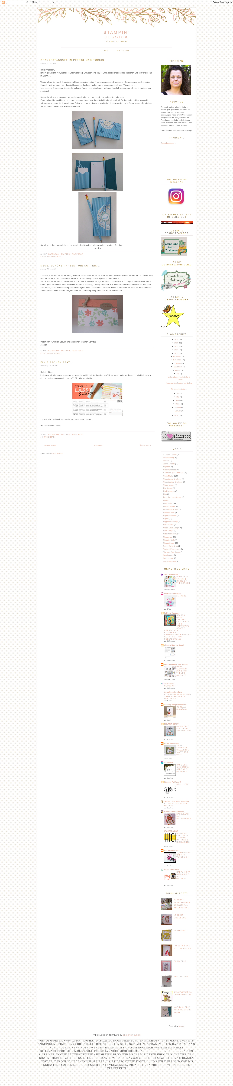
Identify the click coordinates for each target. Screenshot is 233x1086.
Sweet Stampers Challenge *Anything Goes (182, 750)
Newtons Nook (169, 512)
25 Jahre (181, 596)
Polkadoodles (168, 525)
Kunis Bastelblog (171, 743)
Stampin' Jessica (117, 34)
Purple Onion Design (171, 528)
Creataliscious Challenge (172, 482)
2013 (176, 353)
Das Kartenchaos (171, 850)
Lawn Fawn (167, 503)
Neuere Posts (50, 445)
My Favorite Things (170, 509)
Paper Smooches (170, 515)
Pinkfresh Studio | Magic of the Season (183, 580)
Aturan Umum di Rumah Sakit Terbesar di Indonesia (177, 696)
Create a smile (168, 485)
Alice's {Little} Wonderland (175, 705)
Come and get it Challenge (173, 473)
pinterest (77, 254)
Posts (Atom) (57, 453)
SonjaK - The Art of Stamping (176, 801)
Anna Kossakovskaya (173, 692)
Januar (178, 411)
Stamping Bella (169, 540)
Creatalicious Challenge (172, 479)
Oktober (178, 363)
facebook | (54, 254)
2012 (176, 415)
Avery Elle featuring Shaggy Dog (183, 728)
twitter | (66, 254)
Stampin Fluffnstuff (172, 782)
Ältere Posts (145, 445)
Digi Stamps (167, 488)
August (178, 370)
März (177, 404)
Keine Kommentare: (50, 257)
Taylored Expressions (171, 549)
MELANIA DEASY (171, 724)
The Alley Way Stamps (172, 552)
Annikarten (168, 763)
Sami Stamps (168, 531)
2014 (176, 350)
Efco (165, 494)
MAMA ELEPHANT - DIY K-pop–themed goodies (182, 671)
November (177, 360)
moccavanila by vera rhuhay (176, 664)
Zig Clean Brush (169, 561)
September (178, 367)
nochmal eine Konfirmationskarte (182, 1009)
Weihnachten (168, 558)
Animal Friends (169, 464)
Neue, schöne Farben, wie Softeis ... (71, 265)
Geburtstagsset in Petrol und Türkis (72, 60)
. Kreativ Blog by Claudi (174, 645)
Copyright (170, 686)
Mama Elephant (169, 506)
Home (105, 50)
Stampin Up (167, 537)
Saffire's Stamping (172, 613)
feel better (181, 976)
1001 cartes (169, 684)
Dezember (177, 356)
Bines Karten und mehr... (174, 812)
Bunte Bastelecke (171, 870)
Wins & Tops (123, 50)
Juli (178, 374)
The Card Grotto (171, 574)
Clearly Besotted (169, 470)
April (177, 400)
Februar (178, 407)
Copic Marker (168, 476)
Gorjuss (166, 500)
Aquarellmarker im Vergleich (183, 855)
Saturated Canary (170, 534)
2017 (176, 339)
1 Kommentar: (47, 437)
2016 (176, 343)
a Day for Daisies (170, 454)
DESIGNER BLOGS (132, 1035)
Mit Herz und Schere (172, 594)
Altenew (166, 460)
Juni (177, 393)
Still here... (183, 784)
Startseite (98, 445)
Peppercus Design (170, 521)
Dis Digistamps (169, 491)
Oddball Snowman (181, 708)
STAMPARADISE (171, 831)
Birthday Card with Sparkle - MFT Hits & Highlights (183, 837)
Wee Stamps (168, 555)
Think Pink (180, 961)
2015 (176, 346)
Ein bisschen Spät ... (57, 362)
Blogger (181, 1026)
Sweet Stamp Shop (170, 546)
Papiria (165, 518)
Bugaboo (166, 467)
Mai (177, 397)
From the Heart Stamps (172, 497)
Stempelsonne (168, 543)
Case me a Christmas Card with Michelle (182, 768)
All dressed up (168, 457)
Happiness (180, 930)
